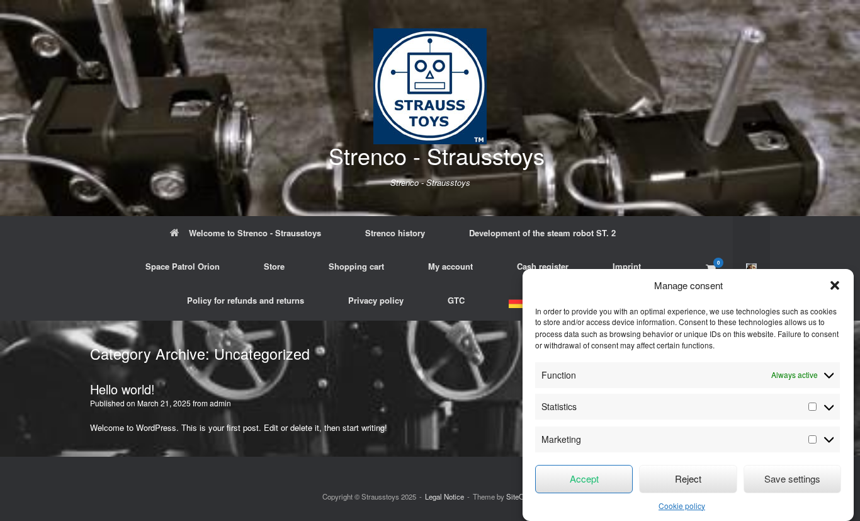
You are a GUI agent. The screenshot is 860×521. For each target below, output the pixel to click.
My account (450, 266)
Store (274, 266)
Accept (584, 478)
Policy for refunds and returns (245, 300)
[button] (835, 285)
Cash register (543, 266)
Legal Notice (444, 496)
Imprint (627, 266)
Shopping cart (356, 266)
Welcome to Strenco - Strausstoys (255, 233)
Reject (688, 478)
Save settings (792, 478)
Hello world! (122, 389)
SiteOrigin (522, 496)
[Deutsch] (520, 302)
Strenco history (395, 233)
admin (220, 403)
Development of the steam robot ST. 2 (542, 233)
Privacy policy (376, 300)
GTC (456, 300)
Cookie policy (682, 505)
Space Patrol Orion (182, 266)
